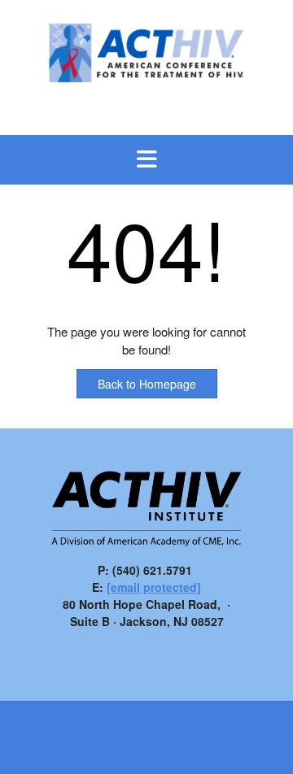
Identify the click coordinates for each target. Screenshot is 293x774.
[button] (146, 160)
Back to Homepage (147, 384)
